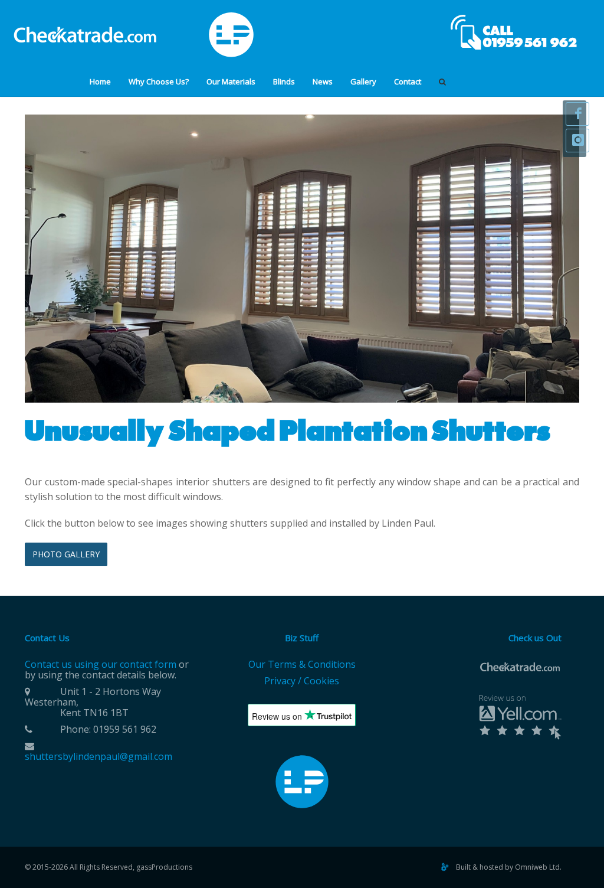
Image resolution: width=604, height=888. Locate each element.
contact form (148, 664)
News (323, 81)
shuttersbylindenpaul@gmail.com (98, 756)
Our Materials (230, 81)
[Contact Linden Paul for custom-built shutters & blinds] (515, 31)
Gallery (363, 81)
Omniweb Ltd (537, 867)
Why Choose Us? (159, 81)
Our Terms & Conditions (302, 664)
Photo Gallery (66, 554)
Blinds (284, 81)
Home (100, 81)
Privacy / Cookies (301, 680)
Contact (407, 81)
